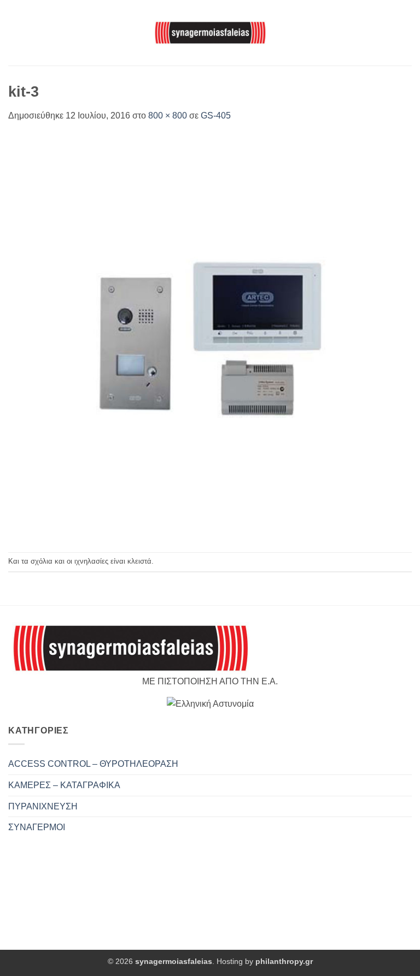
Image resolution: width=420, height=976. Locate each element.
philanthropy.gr (284, 961)
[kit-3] (210, 336)
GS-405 (216, 115)
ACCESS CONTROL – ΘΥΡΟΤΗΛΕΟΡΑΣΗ (93, 763)
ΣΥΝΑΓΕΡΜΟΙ (36, 827)
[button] (14, 32)
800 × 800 (167, 115)
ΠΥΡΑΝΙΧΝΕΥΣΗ (43, 806)
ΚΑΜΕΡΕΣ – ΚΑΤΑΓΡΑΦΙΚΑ (64, 785)
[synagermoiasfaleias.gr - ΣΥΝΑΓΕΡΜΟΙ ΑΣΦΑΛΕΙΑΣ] (210, 32)
